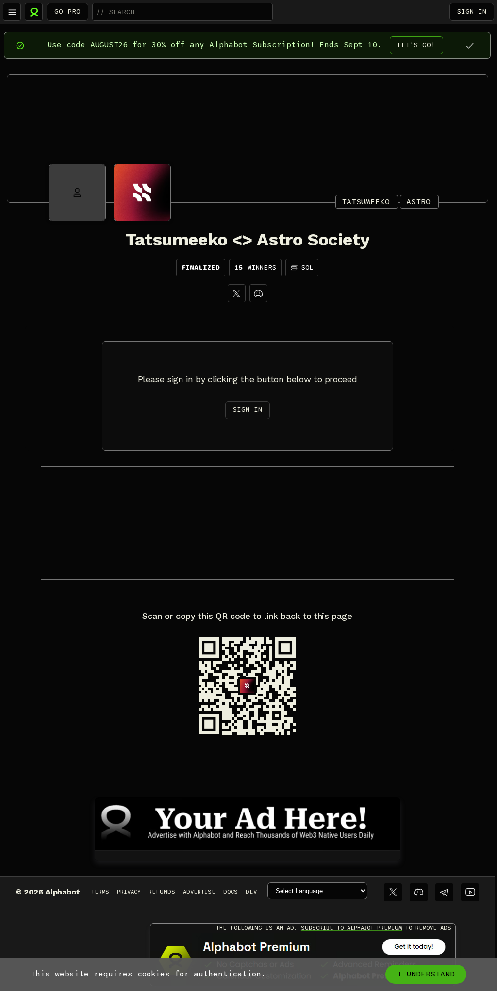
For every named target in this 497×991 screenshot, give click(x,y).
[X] (237, 293)
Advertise (199, 891)
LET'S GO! (416, 45)
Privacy (129, 891)
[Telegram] (444, 892)
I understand (426, 974)
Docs (230, 891)
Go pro (67, 11)
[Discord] (258, 293)
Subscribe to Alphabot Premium (351, 928)
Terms (100, 891)
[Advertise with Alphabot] (247, 822)
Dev (251, 891)
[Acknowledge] (470, 45)
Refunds (162, 891)
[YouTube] (470, 892)
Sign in (471, 11)
